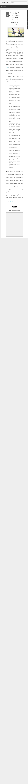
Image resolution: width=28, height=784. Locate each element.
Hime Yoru (12, 201)
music (7, 67)
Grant (20, 204)
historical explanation (10, 78)
